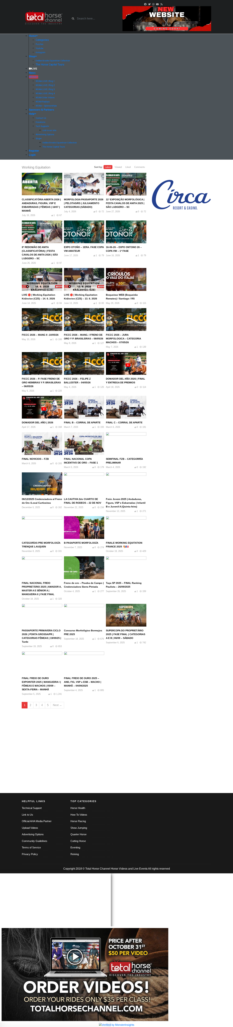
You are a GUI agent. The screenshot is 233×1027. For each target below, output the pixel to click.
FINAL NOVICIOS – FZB (35, 459)
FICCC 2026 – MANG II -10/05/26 (40, 334)
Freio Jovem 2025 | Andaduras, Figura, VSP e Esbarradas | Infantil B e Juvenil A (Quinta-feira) (125, 503)
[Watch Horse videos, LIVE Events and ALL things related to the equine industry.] (43, 18)
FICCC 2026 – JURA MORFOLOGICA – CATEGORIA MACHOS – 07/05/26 (123, 338)
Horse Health (77, 808)
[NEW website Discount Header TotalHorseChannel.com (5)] (166, 18)
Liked (128, 167)
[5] (195, 194)
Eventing (75, 847)
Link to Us (27, 814)
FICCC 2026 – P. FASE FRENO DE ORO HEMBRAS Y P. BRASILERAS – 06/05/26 (41, 382)
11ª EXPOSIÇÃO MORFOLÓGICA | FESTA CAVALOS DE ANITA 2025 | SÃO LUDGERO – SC (125, 203)
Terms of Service (31, 847)
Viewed (118, 167)
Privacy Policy (30, 854)
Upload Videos (30, 827)
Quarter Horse (78, 834)
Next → (57, 705)
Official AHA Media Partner (37, 821)
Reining (74, 854)
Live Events (140, 868)
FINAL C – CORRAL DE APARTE (124, 422)
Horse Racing (78, 821)
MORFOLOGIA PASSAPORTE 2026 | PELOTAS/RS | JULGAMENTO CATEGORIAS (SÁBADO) (83, 203)
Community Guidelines (34, 841)
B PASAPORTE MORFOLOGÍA (81, 542)
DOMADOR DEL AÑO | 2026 (37, 422)
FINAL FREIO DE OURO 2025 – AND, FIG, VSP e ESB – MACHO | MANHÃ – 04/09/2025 (82, 682)
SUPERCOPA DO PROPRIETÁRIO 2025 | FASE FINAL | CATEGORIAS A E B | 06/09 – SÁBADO (125, 634)
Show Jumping (78, 827)
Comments (139, 167)
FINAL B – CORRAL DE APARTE (82, 422)
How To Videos (78, 814)
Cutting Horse (78, 841)
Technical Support (32, 808)
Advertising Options (33, 834)
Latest (108, 167)
